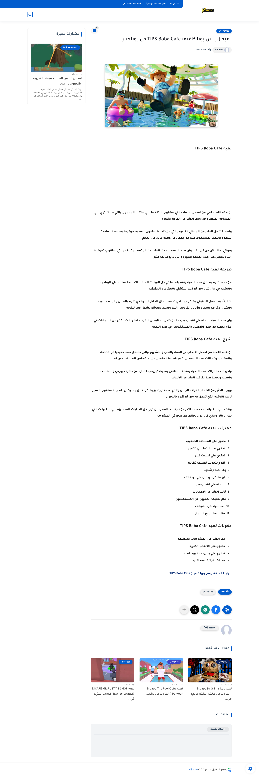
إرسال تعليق (217, 729)
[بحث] (30, 14)
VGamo (219, 50)
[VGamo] (208, 10)
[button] (215, 609)
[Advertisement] (161, 186)
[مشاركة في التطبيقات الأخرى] (184, 609)
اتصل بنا (174, 4)
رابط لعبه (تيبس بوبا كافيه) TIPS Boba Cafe (199, 573)
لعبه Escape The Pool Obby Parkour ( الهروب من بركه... (164, 691)
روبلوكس (224, 31)
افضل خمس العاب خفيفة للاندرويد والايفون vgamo (57, 81)
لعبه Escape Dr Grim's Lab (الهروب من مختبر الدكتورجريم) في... (211, 694)
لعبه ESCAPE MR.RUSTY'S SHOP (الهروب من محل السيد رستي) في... (113, 694)
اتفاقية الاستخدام (132, 4)
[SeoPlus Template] (229, 770)
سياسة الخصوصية (156, 4)
